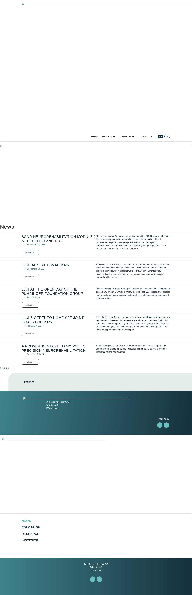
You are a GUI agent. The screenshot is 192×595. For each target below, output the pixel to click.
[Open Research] (136, 137)
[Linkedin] (159, 425)
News (26, 521)
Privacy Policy (162, 419)
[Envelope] (166, 425)
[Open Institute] (154, 137)
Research (30, 534)
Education (31, 527)
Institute (30, 540)
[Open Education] (116, 137)
